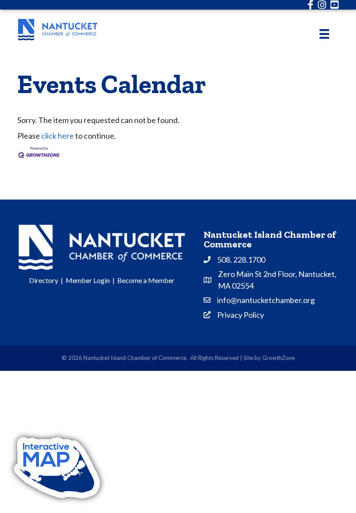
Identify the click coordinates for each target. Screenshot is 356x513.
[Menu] (324, 34)
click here (57, 135)
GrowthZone (278, 357)
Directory (43, 280)
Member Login (88, 280)
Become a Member (146, 280)
